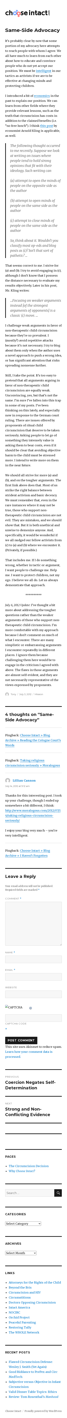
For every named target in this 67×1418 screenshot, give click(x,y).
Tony (13, 694)
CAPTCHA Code (16, 1023)
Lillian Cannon (24, 780)
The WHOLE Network (24, 1332)
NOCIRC (14, 1312)
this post (46, 125)
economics (42, 96)
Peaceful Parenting (22, 1322)
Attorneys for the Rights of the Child (35, 1282)
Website (11, 987)
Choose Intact (13, 1411)
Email (10, 969)
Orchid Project (19, 1317)
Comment (13, 898)
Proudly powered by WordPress (43, 1411)
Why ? (22, 1171)
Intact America (19, 1307)
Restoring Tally (20, 1327)
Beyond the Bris (20, 1287)
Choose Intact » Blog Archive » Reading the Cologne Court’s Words (33, 740)
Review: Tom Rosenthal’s (33, 1397)
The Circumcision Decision (29, 1166)
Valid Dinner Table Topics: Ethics (33, 1392)
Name (10, 952)
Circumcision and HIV (25, 1292)
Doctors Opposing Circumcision (32, 1302)
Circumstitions (20, 1297)
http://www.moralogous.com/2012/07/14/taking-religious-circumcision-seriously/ (33, 815)
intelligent (43, 71)
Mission (39, 694)
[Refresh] (31, 1007)
